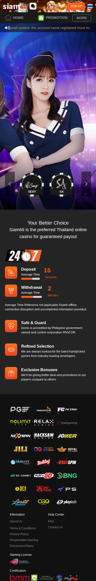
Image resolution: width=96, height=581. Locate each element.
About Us (16, 521)
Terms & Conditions (23, 528)
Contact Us (55, 527)
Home (18, 18)
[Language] (90, 6)
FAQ (51, 521)
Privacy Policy (19, 534)
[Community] (33, 6)
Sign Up (76, 6)
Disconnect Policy (22, 546)
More (82, 18)
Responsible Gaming (24, 540)
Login (58, 6)
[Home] (15, 6)
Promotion (56, 18)
